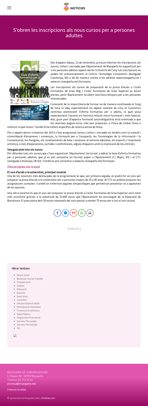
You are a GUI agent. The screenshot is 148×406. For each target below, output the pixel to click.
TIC (18, 328)
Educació (22, 289)
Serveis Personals (26, 321)
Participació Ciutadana (29, 306)
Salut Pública (24, 314)
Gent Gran (22, 296)
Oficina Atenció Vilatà (28, 303)
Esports (21, 292)
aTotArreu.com (48, 398)
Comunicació (24, 282)
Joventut (22, 299)
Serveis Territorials (27, 324)
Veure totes (23, 275)
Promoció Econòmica (28, 310)
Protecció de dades (16, 389)
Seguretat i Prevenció (28, 317)
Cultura (20, 285)
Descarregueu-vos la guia (23, 166)
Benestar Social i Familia (30, 278)
